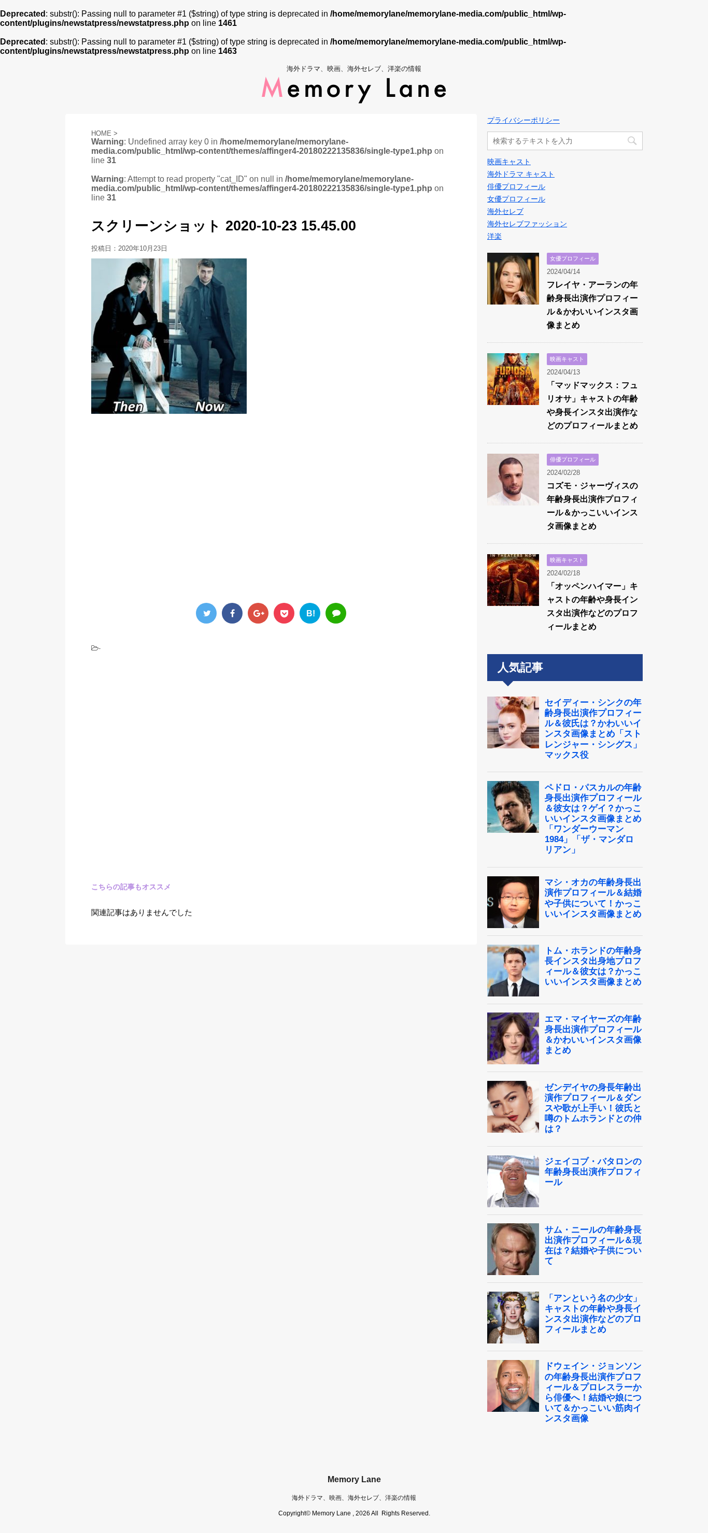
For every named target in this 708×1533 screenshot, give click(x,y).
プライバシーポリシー (523, 120)
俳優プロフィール (516, 186)
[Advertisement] (178, 507)
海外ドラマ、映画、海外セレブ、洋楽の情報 (354, 1497)
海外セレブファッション (527, 224)
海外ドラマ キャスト (521, 174)
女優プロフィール (516, 199)
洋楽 (494, 236)
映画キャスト (509, 161)
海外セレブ (505, 211)
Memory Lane (354, 1479)
